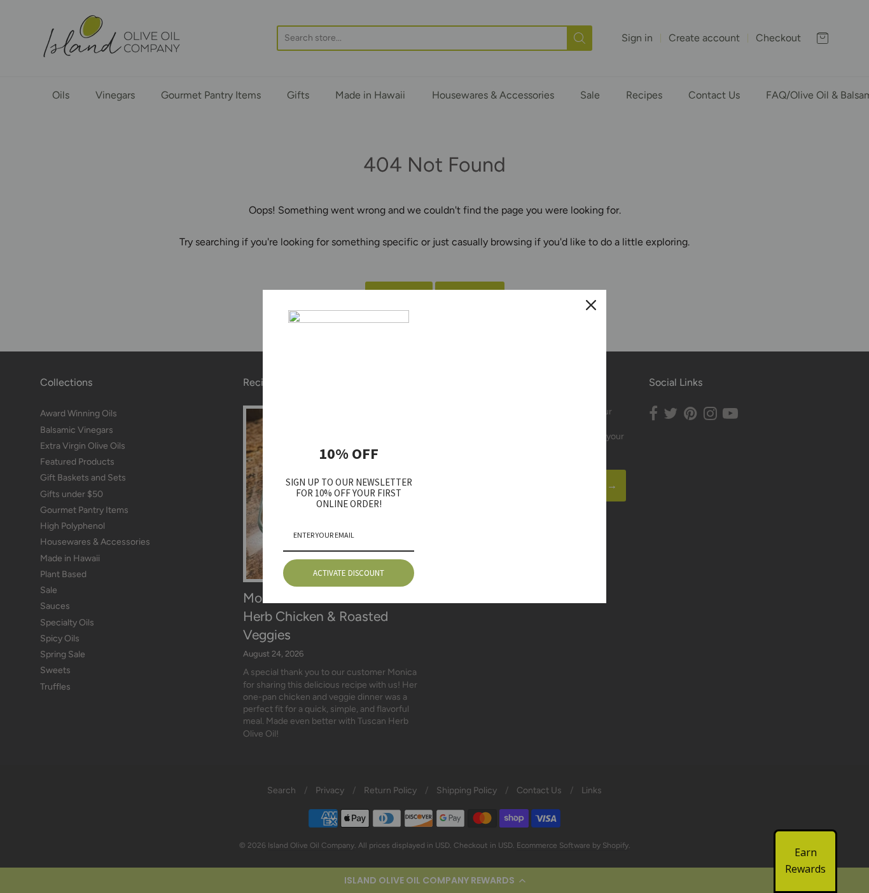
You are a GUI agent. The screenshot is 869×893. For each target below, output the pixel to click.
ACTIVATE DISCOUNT (348, 573)
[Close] (591, 305)
